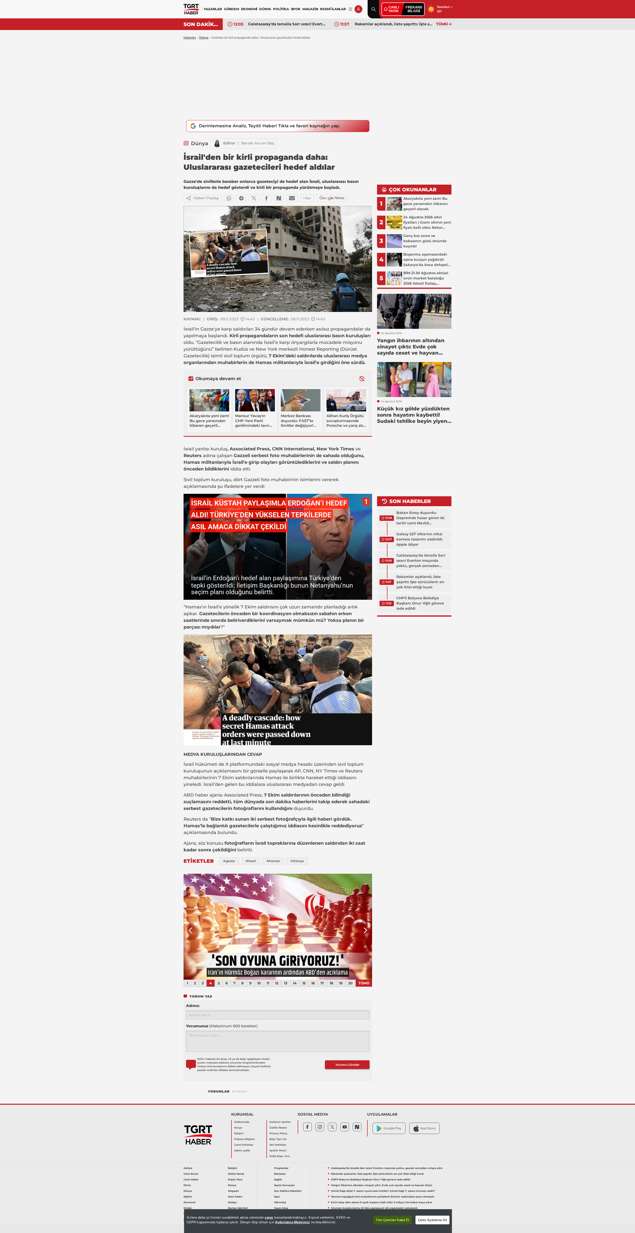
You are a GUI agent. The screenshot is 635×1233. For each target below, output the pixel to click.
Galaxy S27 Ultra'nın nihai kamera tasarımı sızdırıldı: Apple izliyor (419, 539)
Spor (277, 1196)
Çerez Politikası (243, 1144)
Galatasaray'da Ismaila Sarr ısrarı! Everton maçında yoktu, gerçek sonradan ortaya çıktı (420, 560)
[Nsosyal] (279, 198)
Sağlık (278, 1179)
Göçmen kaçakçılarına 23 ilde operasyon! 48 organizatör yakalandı (374, 1208)
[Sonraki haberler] (362, 378)
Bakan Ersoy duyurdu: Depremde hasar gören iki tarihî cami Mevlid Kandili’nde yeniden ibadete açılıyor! (422, 518)
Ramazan (280, 1173)
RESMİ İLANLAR (333, 9)
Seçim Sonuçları (284, 1185)
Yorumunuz (222, 1026)
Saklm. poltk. (242, 1150)
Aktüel (188, 1168)
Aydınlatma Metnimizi (292, 1222)
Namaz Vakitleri (238, 1208)
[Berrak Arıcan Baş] (217, 143)
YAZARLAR (213, 9)
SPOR (295, 9)
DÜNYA (265, 9)
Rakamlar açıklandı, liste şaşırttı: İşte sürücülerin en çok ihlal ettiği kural (287, 24)
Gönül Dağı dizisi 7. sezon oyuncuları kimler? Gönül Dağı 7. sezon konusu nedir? (383, 1191)
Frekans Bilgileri (244, 1139)
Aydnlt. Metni (277, 1150)
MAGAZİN (310, 9)
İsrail (189, 329)
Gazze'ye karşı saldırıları (227, 329)
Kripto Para (235, 1179)
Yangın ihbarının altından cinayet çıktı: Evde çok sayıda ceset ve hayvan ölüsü (381, 1185)
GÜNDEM (231, 9)
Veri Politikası (277, 1144)
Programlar (281, 1168)
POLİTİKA (281, 9)
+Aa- (307, 198)
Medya (232, 1202)
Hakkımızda (241, 1122)
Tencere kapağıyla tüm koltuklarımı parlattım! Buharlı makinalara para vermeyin (382, 1196)
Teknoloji (280, 1202)
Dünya (203, 37)
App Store (427, 1128)
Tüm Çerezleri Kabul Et (392, 1220)
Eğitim (188, 1196)
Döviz (187, 1185)
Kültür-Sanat (236, 1173)
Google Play (392, 1128)
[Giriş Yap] (358, 9)
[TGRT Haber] (191, 9)
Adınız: (192, 1005)
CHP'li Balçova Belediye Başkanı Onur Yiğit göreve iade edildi (394, 24)
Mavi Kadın (235, 1196)
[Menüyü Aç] (350, 9)
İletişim (239, 1133)
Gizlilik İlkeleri (278, 1127)
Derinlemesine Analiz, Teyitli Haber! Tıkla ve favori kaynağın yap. (269, 125)
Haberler (190, 37)
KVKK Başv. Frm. (279, 1156)
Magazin (233, 1191)
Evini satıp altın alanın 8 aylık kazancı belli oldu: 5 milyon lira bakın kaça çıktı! (381, 1202)
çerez (269, 1217)
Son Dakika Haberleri (287, 1191)
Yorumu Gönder (347, 1064)
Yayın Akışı (281, 1208)
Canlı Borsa (191, 1173)
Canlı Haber (191, 1179)
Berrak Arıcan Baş (257, 143)
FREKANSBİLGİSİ (414, 9)
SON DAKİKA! (201, 24)
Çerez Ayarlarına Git (432, 1220)
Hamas (263, 362)
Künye (238, 1127)
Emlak (188, 1208)
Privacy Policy (278, 1133)
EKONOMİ (249, 9)
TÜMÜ (442, 24)
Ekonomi (189, 1202)
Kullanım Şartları (280, 1122)
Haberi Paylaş (206, 198)
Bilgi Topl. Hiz (277, 1139)
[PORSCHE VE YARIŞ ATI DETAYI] (278, 927)
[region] (318, 1221)
